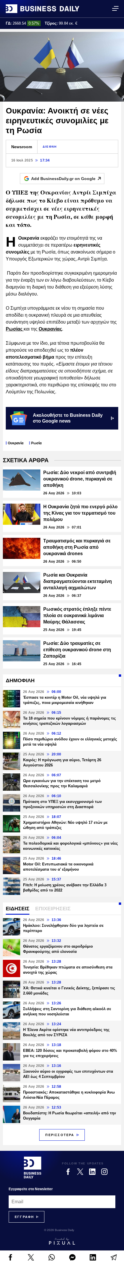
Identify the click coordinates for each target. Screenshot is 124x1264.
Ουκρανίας (50, 328)
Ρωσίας (15, 328)
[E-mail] (113, 1257)
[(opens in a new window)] (10, 1257)
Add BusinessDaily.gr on (63, 178)
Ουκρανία (15, 443)
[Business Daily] (42, 8)
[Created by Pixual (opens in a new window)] (62, 1241)
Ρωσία (36, 443)
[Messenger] (72, 1257)
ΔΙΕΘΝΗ (50, 146)
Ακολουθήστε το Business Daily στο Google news (68, 418)
